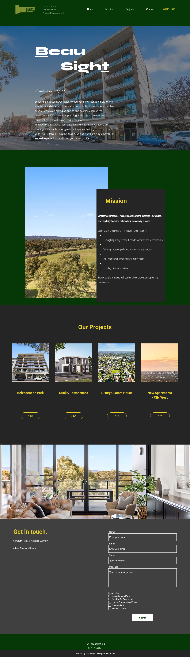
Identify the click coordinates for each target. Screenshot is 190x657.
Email (112, 544)
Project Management (53, 13)
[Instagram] (87, 644)
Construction (49, 9)
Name (112, 532)
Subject (112, 555)
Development (50, 6)
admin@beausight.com (24, 548)
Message (113, 567)
